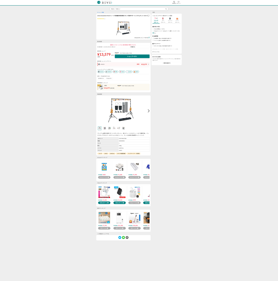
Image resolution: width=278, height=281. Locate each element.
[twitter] (120, 237)
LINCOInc (112, 153)
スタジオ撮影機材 (121, 153)
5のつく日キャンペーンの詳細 (172, 49)
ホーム (98, 12)
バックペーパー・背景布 (134, 153)
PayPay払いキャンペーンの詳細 (159, 49)
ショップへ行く (132, 56)
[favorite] (148, 16)
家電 (103, 12)
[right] (148, 111)
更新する (133, 46)
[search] (166, 9)
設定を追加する (167, 63)
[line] (123, 237)
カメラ (100, 153)
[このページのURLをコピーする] (127, 237)
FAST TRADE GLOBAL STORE (126, 53)
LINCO (105, 153)
